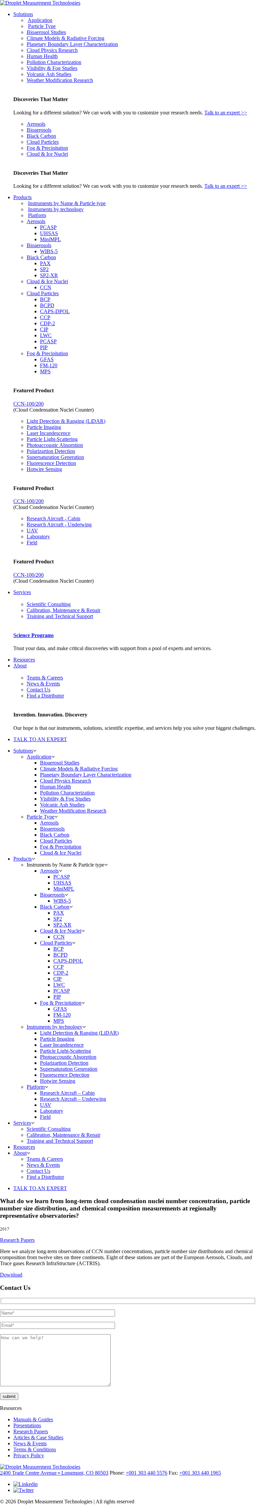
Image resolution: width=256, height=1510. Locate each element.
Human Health (42, 56)
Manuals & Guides (33, 1419)
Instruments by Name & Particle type (67, 203)
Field (32, 542)
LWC (46, 335)
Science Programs (33, 635)
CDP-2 (47, 323)
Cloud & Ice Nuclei (47, 154)
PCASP (48, 227)
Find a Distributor (45, 695)
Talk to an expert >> (225, 112)
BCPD (47, 305)
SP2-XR (49, 275)
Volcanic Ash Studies (49, 74)
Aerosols (36, 124)
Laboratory (38, 536)
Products (22, 197)
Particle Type (42, 26)
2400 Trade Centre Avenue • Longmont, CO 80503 (54, 1473)
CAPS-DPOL (55, 311)
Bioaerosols (39, 130)
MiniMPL (50, 239)
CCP (45, 317)
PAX (45, 263)
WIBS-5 (49, 251)
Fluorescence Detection (51, 463)
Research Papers (17, 1240)
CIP (44, 329)
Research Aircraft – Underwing (73, 1099)
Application (40, 20)
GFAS (47, 359)
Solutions (23, 14)
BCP (45, 299)
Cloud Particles (43, 142)
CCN (45, 287)
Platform (37, 215)
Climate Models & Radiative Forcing (65, 38)
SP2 (44, 269)
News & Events (43, 683)
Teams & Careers (45, 677)
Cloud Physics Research (52, 50)
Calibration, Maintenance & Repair (63, 610)
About (20, 665)
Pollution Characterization (54, 62)
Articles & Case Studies (38, 1437)
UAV (32, 530)
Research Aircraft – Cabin (67, 1093)
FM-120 (48, 365)
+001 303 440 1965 (200, 1473)
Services (22, 592)
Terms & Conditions (34, 1449)
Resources (24, 659)
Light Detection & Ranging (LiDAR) (66, 421)
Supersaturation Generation (55, 457)
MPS (45, 371)
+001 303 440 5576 (146, 1473)
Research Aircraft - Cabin (53, 518)
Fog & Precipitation (47, 148)
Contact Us (38, 689)
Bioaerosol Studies (46, 32)
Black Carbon (41, 136)
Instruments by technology (56, 209)
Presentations (27, 1425)
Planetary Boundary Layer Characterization (72, 44)
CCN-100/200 (28, 404)
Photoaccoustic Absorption (55, 445)
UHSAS (49, 233)
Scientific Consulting (49, 604)
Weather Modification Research (60, 80)
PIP (44, 347)
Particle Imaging (44, 427)
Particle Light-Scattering (52, 439)
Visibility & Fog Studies (52, 68)
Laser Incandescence (48, 433)
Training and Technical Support (60, 616)
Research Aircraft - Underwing (59, 524)
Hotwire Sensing (44, 469)
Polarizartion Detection (51, 451)
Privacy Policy (28, 1455)
